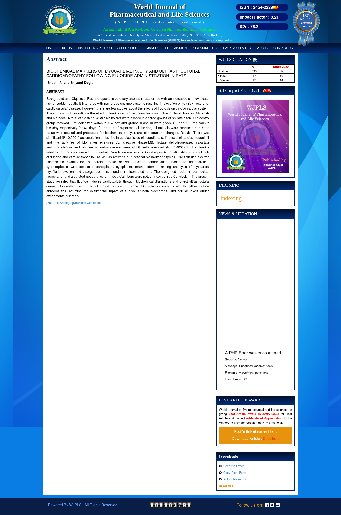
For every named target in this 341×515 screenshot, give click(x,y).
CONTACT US (283, 48)
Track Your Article (237, 48)
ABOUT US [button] (64, 48)
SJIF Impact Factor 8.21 (239, 90)
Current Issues (130, 48)
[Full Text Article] (57, 202)
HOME (50, 47)
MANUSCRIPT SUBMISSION (166, 48)
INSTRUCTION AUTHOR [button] (95, 48)
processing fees (204, 48)
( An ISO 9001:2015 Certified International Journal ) (159, 22)
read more (227, 486)
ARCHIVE (264, 48)
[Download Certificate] (87, 202)
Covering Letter (233, 466)
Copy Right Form (234, 472)
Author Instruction (235, 479)
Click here (271, 438)
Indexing (231, 198)
